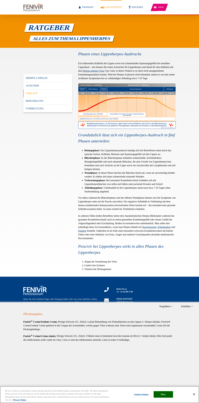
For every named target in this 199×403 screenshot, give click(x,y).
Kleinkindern (164, 227)
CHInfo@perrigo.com (124, 302)
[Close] (194, 394)
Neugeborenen (149, 227)
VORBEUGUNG (35, 108)
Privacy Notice (19, 400)
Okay (163, 394)
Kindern (82, 230)
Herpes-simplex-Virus (93, 70)
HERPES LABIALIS (36, 78)
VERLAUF (32, 93)
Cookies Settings (141, 394)
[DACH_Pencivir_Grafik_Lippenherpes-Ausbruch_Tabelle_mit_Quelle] (127, 84)
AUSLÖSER (32, 85)
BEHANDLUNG (35, 101)
